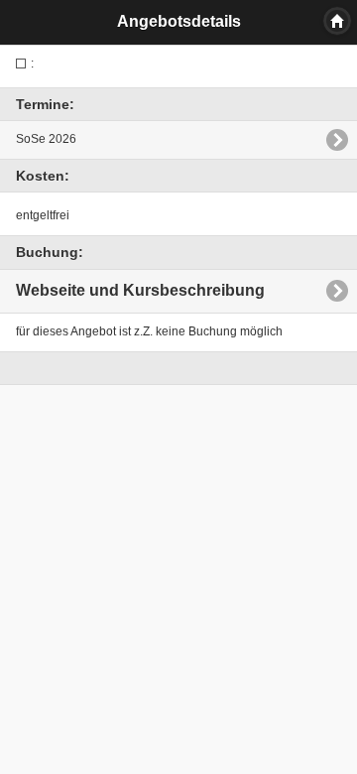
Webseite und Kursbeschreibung (140, 290)
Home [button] (337, 21)
